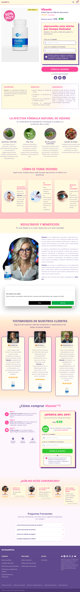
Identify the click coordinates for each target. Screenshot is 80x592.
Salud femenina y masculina (7, 576)
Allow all (62, 303)
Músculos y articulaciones (10, 566)
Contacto (44, 560)
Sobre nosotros (26, 560)
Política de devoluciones (50, 585)
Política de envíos (63, 585)
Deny (39, 303)
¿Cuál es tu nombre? (50, 39)
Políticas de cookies (6, 585)
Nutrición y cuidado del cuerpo (9, 570)
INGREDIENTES (57, 87)
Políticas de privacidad (19, 585)
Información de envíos (28, 566)
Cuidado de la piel (8, 563)
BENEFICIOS (35, 87)
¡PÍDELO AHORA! (60, 69)
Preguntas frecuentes (28, 563)
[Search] (73, 2)
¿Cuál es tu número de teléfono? (55, 47)
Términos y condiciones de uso (34, 585)
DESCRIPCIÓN (8, 87)
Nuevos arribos (6, 560)
